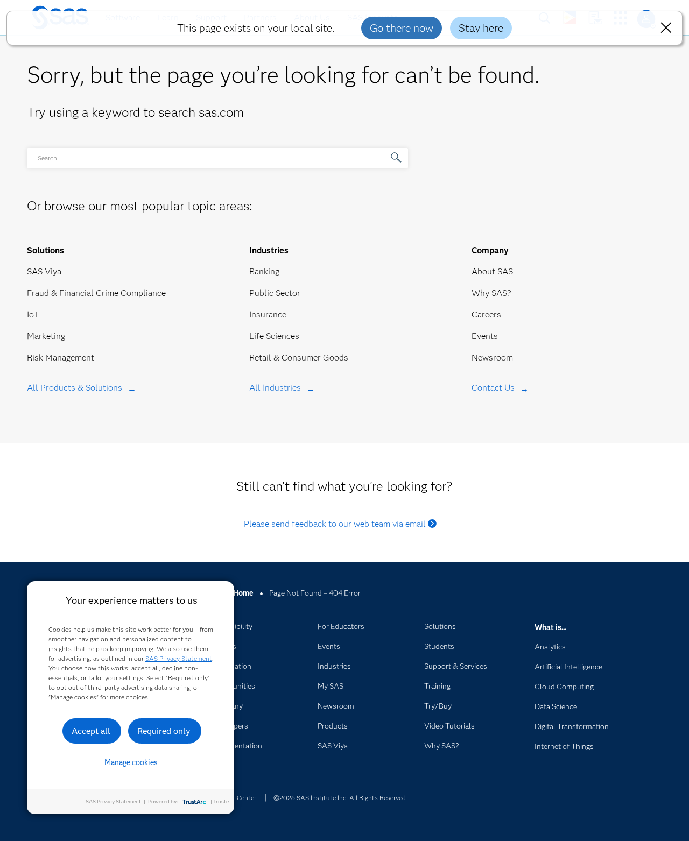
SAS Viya (44, 271)
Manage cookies (131, 762)
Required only (164, 731)
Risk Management (60, 357)
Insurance (267, 314)
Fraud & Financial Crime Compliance (96, 293)
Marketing (46, 336)
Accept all (91, 731)
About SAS (492, 271)
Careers (486, 314)
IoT (33, 314)
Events (485, 336)
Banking (264, 271)
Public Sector (274, 293)
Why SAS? (491, 293)
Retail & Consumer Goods (298, 357)
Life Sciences (274, 336)
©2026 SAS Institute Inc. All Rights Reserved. (340, 798)
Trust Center (238, 798)
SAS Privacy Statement (178, 658)
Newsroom (492, 357)
